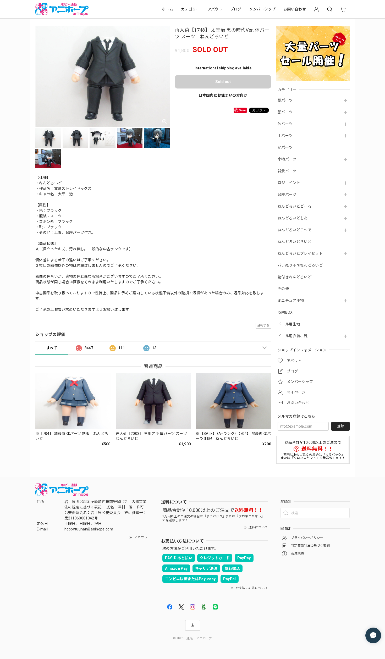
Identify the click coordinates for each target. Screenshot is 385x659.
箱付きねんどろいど (294, 277)
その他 (283, 289)
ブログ (235, 9)
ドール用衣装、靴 (293, 336)
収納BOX (285, 312)
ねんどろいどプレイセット (300, 253)
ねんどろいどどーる (294, 206)
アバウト (215, 9)
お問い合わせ (294, 9)
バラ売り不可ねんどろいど (300, 265)
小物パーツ (287, 159)
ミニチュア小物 (291, 300)
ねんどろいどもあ (293, 218)
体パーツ (285, 124)
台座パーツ (287, 194)
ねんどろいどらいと (294, 242)
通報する (263, 325)
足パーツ (285, 147)
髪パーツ (285, 100)
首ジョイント (289, 183)
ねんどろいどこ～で (294, 230)
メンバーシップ (262, 9)
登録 (340, 426)
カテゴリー (190, 9)
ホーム (167, 9)
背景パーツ (287, 171)
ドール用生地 (289, 324)
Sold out (223, 81)
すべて (51, 348)
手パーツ (285, 136)
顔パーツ (285, 112)
